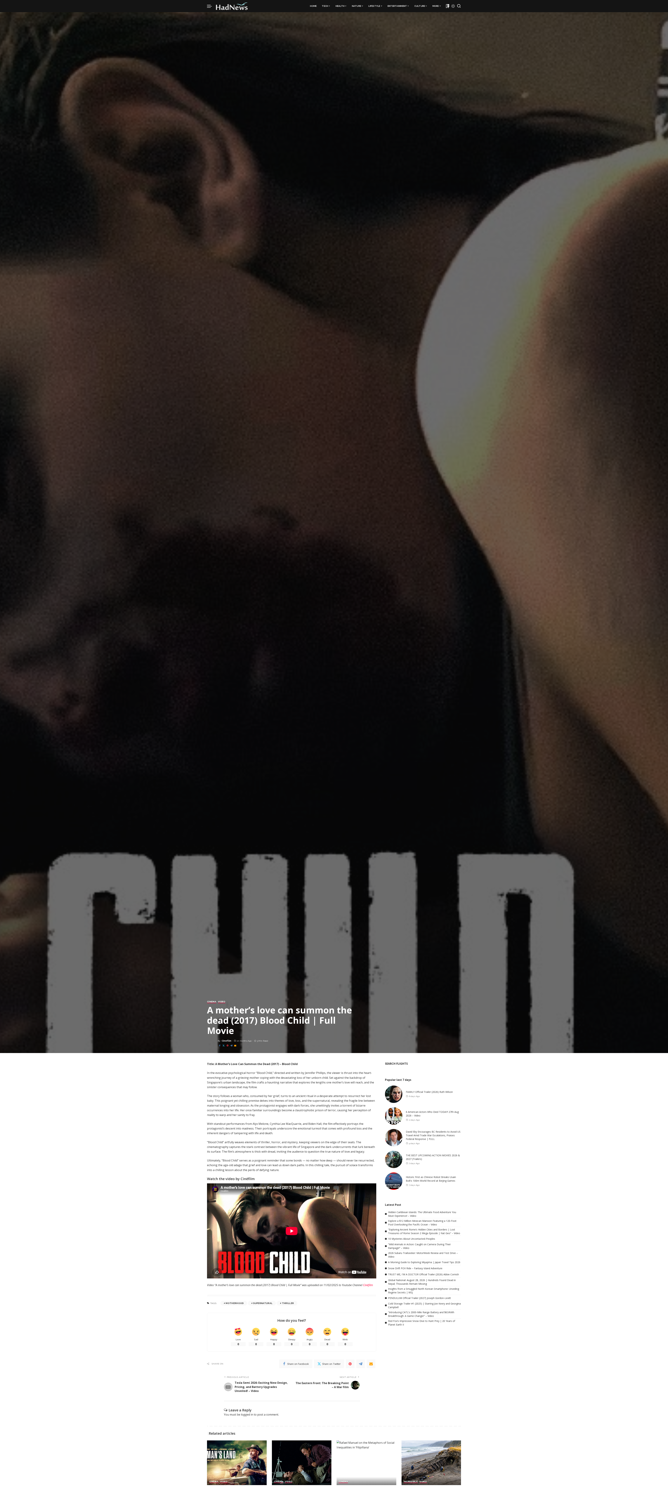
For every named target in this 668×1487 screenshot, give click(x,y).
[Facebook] (220, 1045)
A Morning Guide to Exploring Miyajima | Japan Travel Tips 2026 (424, 1262)
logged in (247, 1414)
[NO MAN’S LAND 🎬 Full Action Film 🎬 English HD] (237, 1462)
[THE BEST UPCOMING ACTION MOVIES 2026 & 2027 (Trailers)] (393, 1159)
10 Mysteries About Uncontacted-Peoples (411, 1238)
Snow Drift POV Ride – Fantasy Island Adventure (415, 1268)
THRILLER (288, 1303)
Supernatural (262, 1303)
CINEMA (211, 1002)
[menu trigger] (211, 6)
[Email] (235, 1045)
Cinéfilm (368, 1285)
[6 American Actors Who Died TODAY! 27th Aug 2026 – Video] (393, 1116)
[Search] (459, 6)
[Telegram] (231, 1045)
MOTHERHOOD (235, 1303)
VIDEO (221, 1002)
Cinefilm (226, 1041)
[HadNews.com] (231, 6)
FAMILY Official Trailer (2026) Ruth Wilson (429, 1092)
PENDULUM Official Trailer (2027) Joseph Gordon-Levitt (419, 1298)
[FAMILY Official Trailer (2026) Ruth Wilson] (393, 1094)
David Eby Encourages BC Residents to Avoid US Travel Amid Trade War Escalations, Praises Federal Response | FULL (433, 1135)
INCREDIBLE (411, 1481)
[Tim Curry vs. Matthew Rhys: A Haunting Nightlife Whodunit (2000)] (302, 1462)
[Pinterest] (227, 1045)
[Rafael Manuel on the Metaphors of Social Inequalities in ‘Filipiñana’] (366, 1462)
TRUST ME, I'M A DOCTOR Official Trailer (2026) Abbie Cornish (423, 1274)
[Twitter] (223, 1045)
